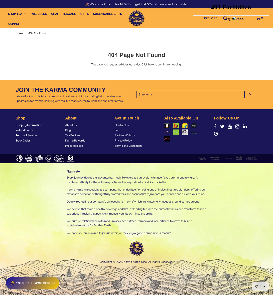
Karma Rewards (75, 140)
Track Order (23, 140)
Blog (68, 130)
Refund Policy (24, 130)
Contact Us (122, 125)
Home (19, 33)
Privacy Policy (123, 140)
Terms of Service (26, 135)
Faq (117, 130)
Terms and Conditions (128, 146)
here (151, 64)
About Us (71, 125)
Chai (54, 13)
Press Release (74, 146)
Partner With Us (125, 135)
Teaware (69, 13)
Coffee (13, 23)
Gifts (84, 13)
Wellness (39, 13)
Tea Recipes (72, 135)
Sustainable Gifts (107, 13)
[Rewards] (32, 283)
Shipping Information (29, 125)
